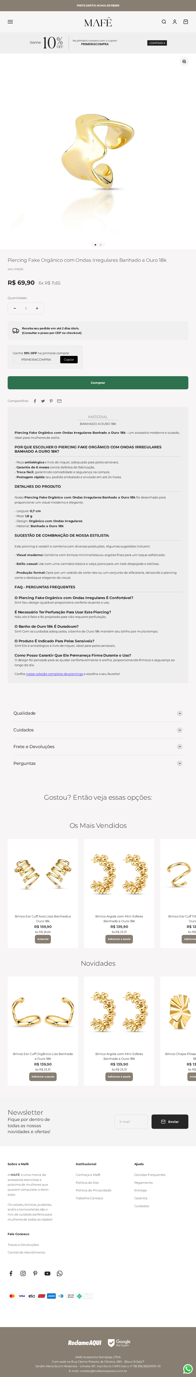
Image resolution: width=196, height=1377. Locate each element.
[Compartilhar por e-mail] (59, 401)
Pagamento (143, 1182)
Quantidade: (17, 298)
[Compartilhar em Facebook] (35, 401)
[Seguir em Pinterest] (35, 1273)
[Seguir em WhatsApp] (59, 1273)
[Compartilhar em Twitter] (43, 401)
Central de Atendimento (26, 1252)
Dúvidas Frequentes (150, 1175)
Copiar (69, 358)
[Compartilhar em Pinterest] (51, 401)
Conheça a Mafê (88, 1175)
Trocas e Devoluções (23, 1245)
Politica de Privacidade (93, 1190)
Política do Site (87, 1182)
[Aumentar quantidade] (37, 308)
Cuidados (141, 1206)
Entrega (140, 1190)
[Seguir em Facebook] (11, 1273)
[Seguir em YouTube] (47, 1273)
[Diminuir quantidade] (15, 308)
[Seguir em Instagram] (23, 1273)
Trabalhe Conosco (89, 1198)
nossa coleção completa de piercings (54, 674)
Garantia (140, 1198)
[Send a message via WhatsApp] (188, 1369)
